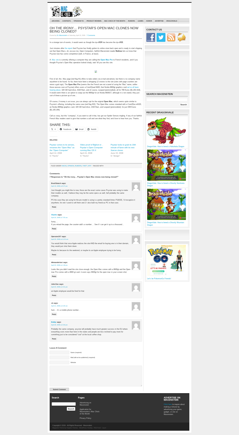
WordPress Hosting (85, 428)
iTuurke (54, 215)
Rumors (131, 21)
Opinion (70, 166)
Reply (54, 207)
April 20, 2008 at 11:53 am (59, 239)
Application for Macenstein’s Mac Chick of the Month (89, 411)
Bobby (53, 322)
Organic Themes (72, 428)
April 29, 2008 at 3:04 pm (59, 325)
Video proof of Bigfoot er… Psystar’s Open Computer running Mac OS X (91, 147)
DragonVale (171, 21)
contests (66, 21)
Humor (149, 21)
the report (68, 48)
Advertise (159, 21)
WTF (89, 166)
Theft (84, 166)
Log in (104, 428)
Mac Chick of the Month (114, 21)
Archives (55, 21)
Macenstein (67, 11)
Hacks (64, 166)
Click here (168, 404)
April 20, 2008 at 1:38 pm (59, 265)
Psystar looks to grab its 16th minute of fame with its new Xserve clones (123, 147)
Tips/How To (79, 21)
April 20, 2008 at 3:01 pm (59, 287)
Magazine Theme (58, 428)
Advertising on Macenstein (85, 404)
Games (140, 21)
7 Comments (91, 35)
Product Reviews (94, 21)
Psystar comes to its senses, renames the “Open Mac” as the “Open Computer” (62, 147)
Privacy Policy (85, 418)
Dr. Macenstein (62, 35)
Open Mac (107, 60)
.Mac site (55, 60)
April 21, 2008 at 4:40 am (59, 306)
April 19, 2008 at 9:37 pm (59, 186)
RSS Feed (97, 428)
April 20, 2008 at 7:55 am (59, 217)
